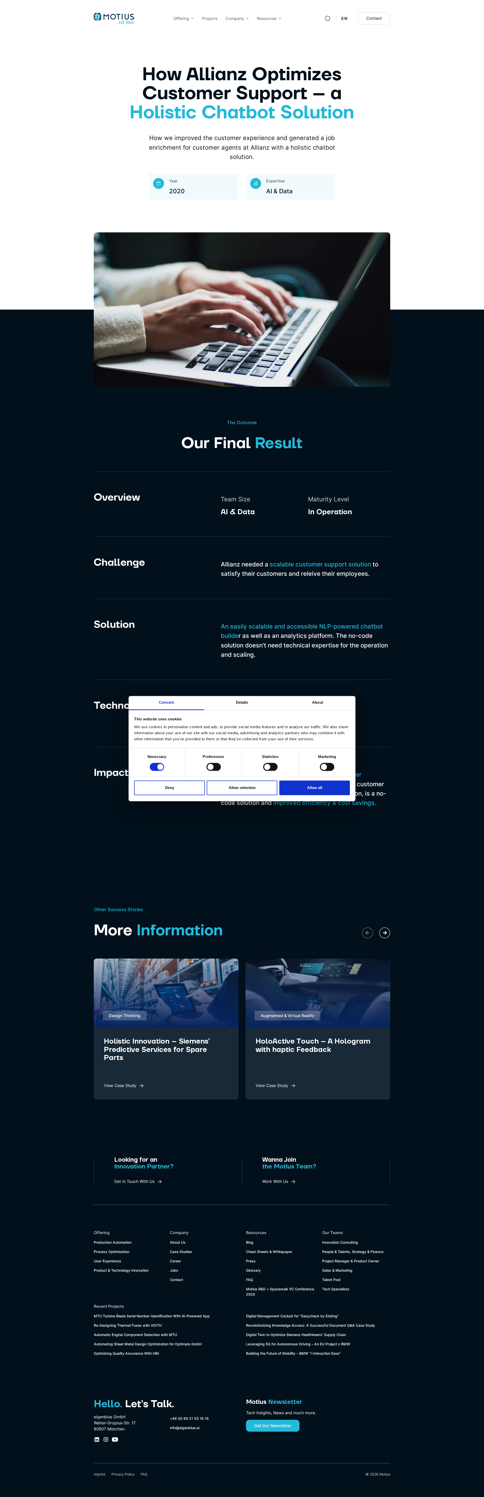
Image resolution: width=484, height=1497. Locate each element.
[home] (114, 18)
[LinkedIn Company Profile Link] (97, 1439)
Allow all (314, 788)
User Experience (107, 1261)
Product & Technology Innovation (121, 1270)
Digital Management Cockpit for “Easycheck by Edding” (292, 1316)
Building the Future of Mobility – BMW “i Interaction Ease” (293, 1353)
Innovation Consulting (340, 1242)
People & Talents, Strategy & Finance (352, 1251)
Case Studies (181, 1251)
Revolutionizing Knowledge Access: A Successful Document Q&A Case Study (310, 1325)
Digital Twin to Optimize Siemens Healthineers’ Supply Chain (296, 1334)
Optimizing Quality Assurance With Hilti (126, 1353)
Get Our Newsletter (272, 1425)
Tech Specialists (335, 1289)
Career (175, 1261)
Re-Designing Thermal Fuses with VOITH (128, 1325)
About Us (178, 1242)
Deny (169, 788)
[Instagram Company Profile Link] (106, 1439)
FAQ (249, 1279)
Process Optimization (111, 1251)
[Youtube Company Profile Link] (115, 1439)
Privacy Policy (123, 1474)
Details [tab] (242, 702)
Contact (374, 18)
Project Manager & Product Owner (350, 1261)
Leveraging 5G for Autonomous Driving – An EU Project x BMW (298, 1344)
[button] (183, 18)
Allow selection (242, 788)
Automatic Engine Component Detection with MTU (135, 1334)
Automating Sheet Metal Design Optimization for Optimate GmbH (148, 1344)
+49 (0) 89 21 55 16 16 (189, 1418)
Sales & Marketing (337, 1270)
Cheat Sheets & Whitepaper (269, 1251)
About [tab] (317, 702)
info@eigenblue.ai (184, 1428)
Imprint (99, 1474)
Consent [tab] (166, 702)
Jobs (174, 1270)
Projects (210, 18)
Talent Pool (331, 1279)
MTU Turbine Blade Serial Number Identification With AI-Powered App (152, 1316)
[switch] (213, 767)
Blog (249, 1242)
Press (251, 1261)
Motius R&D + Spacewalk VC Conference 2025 (280, 1291)
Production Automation (113, 1242)
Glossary (253, 1270)
